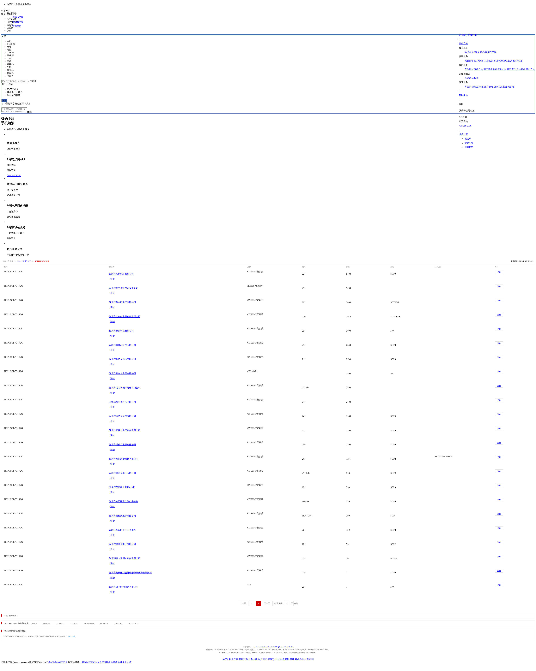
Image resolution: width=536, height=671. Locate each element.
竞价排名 (469, 69)
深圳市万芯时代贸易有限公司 (123, 587)
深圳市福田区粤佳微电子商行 (123, 501)
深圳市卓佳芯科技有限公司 (122, 345)
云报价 (475, 78)
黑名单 (468, 139)
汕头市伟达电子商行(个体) (122, 487)
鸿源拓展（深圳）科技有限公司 (124, 558)
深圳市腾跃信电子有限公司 (122, 544)
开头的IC (27, 261)
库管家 (468, 86)
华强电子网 (17, 17)
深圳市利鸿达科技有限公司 (122, 359)
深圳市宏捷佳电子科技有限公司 (124, 430)
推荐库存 (511, 69)
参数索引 (284, 659)
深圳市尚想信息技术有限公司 (123, 288)
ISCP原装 (478, 61)
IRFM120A (47, 623)
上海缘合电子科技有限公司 (122, 402)
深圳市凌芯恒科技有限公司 (122, 416)
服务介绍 (252, 659)
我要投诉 (469, 147)
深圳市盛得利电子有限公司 (122, 444)
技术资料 (16, 26)
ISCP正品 (508, 61)
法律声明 (309, 659)
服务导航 (463, 43)
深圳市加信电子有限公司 (121, 274)
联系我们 (243, 659)
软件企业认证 (124, 662)
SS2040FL (60, 623)
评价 (112, 279)
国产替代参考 (490, 69)
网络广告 (478, 69)
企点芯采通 (499, 86)
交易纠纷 (469, 143)
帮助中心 (463, 95)
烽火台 (468, 78)
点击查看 (71, 636)
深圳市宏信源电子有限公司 (122, 516)
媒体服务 (520, 69)
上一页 (243, 603)
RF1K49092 (104, 623)
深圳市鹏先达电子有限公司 (122, 373)
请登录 (462, 35)
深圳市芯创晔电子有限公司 (122, 302)
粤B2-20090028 (89, 662)
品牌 (292, 659)
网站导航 (272, 659)
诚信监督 (463, 134)
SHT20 (34, 623)
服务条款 (299, 659)
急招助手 (483, 86)
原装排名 (469, 61)
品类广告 (530, 69)
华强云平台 (17, 22)
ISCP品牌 (488, 61)
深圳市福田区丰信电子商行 (122, 530)
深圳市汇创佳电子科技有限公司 (124, 316)
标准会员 (469, 52)
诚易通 (483, 52)
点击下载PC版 (14, 175)
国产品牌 (491, 52)
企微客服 (509, 86)
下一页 (267, 603)
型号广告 (501, 69)
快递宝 (475, 86)
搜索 (4, 100)
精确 (34, 81)
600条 (477, 52)
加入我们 (262, 659)
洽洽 (491, 86)
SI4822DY (118, 623)
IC (278, 659)
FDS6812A (74, 623)
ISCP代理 (498, 61)
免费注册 (472, 35)
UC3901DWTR (133, 623)
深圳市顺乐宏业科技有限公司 (123, 459)
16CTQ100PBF (89, 623)
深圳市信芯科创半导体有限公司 (124, 387)
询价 (499, 272)
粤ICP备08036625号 (58, 662)
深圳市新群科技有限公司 (121, 331)
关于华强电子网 (230, 659)
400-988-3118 (465, 126)
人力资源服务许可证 (107, 662)
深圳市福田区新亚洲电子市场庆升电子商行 (130, 572)
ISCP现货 (517, 61)
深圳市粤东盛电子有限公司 (122, 473)
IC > (18, 261)
